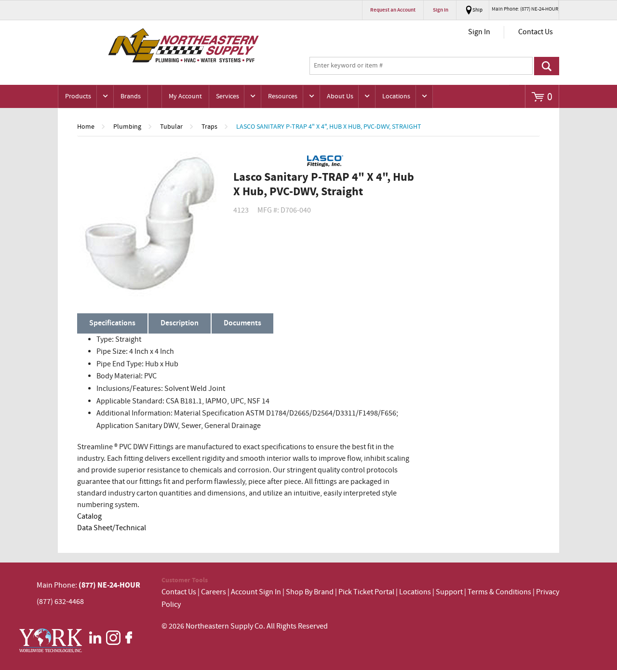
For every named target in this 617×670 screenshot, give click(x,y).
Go (546, 66)
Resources (282, 96)
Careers (213, 592)
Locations (396, 96)
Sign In (479, 32)
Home (85, 126)
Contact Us (535, 32)
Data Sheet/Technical (111, 528)
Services (227, 96)
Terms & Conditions (499, 592)
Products (78, 96)
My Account (185, 96)
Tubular (171, 126)
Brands (131, 96)
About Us (340, 96)
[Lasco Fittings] (325, 161)
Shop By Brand (310, 592)
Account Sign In (256, 592)
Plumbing (127, 126)
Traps (209, 126)
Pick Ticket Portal (366, 592)
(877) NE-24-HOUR (108, 585)
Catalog (89, 516)
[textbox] (421, 66)
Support (449, 592)
